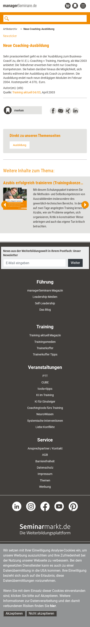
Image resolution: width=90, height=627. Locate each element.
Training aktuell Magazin (45, 335)
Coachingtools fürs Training (45, 408)
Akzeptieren (14, 613)
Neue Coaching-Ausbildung (38, 29)
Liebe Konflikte (45, 427)
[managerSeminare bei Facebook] (45, 506)
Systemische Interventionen (45, 420)
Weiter (75, 263)
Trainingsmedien (45, 341)
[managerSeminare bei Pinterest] (73, 506)
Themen (45, 480)
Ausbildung (19, 145)
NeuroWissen (45, 414)
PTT (45, 376)
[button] (22, 111)
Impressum (45, 474)
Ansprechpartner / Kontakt (45, 448)
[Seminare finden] (45, 529)
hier (53, 606)
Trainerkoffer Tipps (45, 354)
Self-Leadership (45, 303)
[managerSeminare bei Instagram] (31, 506)
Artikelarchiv (10, 29)
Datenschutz (45, 467)
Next (85, 205)
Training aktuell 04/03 (26, 92)
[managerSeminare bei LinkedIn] (17, 506)
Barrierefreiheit (45, 461)
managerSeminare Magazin (45, 290)
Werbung (45, 486)
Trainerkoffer (45, 348)
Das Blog (45, 309)
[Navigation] (83, 6)
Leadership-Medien (45, 296)
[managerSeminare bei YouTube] (59, 506)
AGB (45, 454)
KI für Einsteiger (45, 401)
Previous (5, 205)
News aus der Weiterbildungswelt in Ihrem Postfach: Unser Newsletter (42, 253)
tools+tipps (45, 388)
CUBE (45, 382)
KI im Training (45, 395)
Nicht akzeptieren (41, 613)
